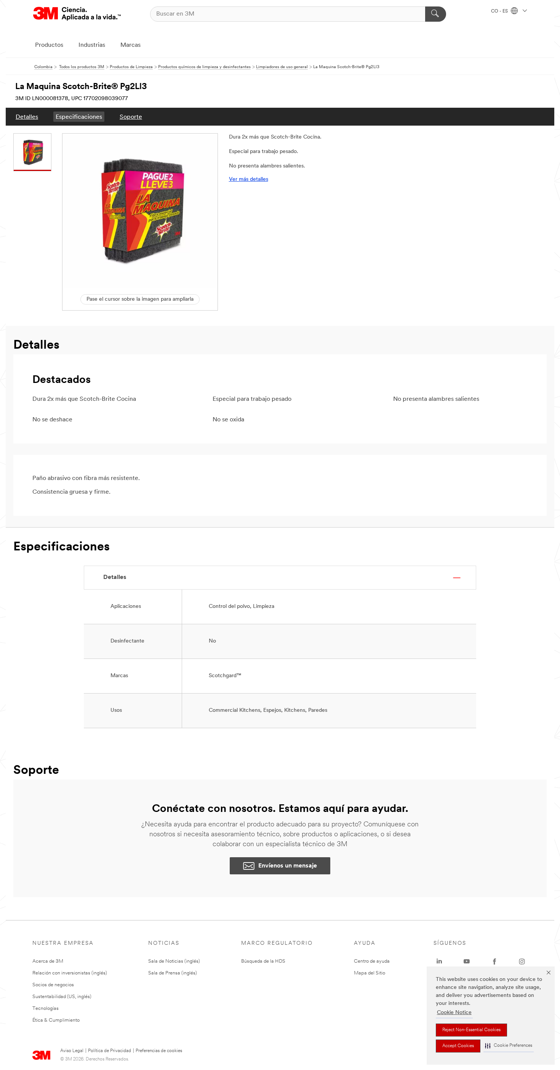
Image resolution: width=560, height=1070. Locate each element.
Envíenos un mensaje (287, 866)
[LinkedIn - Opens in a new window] (439, 961)
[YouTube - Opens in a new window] (466, 961)
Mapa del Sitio (369, 973)
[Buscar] (435, 14)
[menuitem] (26, 117)
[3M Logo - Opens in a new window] (77, 14)
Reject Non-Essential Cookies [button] (471, 1030)
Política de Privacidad (109, 1051)
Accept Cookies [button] (458, 1046)
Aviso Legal (71, 1051)
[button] (508, 1046)
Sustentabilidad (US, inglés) (61, 996)
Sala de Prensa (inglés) (172, 973)
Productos (49, 45)
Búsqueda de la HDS (263, 961)
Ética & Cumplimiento (56, 1020)
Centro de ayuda (372, 961)
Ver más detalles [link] (248, 179)
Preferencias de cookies (159, 1051)
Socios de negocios (53, 984)
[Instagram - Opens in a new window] (522, 961)
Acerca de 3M (47, 961)
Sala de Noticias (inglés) (174, 961)
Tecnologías (45, 1008)
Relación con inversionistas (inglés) (69, 973)
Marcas (130, 45)
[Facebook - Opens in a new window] (494, 961)
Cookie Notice (454, 1013)
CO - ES (500, 11)
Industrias (91, 45)
